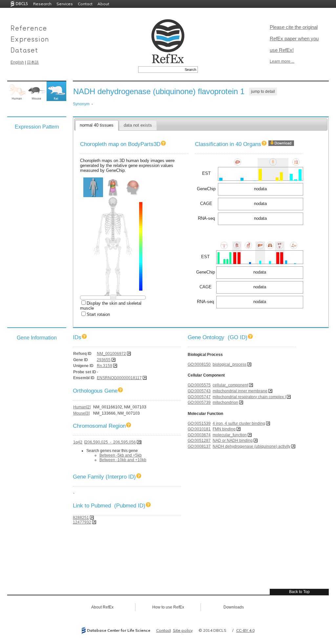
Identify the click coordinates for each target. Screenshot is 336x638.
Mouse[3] (81, 413)
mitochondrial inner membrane (240, 391)
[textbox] (160, 69)
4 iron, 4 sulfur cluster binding (239, 423)
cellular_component (230, 385)
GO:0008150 (199, 364)
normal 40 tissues (97, 125)
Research (42, 3)
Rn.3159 (104, 365)
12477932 (82, 522)
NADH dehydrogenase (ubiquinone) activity (251, 446)
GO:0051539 (199, 423)
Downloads (233, 607)
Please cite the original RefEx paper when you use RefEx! (294, 38)
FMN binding (224, 429)
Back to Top (299, 591)
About (103, 3)
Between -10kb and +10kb (122, 460)
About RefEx (102, 607)
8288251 (81, 517)
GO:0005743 (199, 391)
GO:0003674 (199, 435)
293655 (104, 360)
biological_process (229, 364)
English (17, 62)
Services (64, 3)
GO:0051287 (199, 440)
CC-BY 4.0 (245, 630)
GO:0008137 (199, 446)
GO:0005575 (199, 385)
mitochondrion (225, 402)
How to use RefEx (168, 607)
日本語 (33, 62)
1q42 (77, 442)
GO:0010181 (199, 429)
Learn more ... (282, 61)
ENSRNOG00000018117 (119, 378)
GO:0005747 (199, 397)
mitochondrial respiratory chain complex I (249, 397)
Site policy (183, 630)
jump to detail (263, 91)
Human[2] (82, 407)
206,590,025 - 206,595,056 (110, 442)
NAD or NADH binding (233, 440)
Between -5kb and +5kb (120, 455)
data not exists (138, 125)
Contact (85, 3)
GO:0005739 (199, 402)
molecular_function (230, 435)
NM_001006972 (111, 353)
